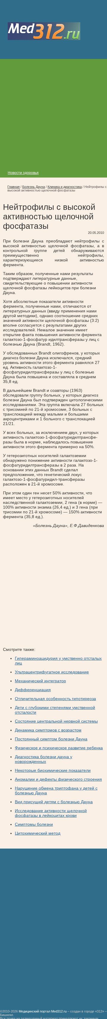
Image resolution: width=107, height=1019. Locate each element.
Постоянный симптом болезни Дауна (51, 739)
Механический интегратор (40, 680)
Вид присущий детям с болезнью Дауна (54, 801)
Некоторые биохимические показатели (53, 770)
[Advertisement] (53, 112)
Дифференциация (33, 689)
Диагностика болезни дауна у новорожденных (43, 759)
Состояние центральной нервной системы (56, 721)
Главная (13, 187)
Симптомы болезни (34, 824)
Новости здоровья (23, 173)
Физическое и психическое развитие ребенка (59, 747)
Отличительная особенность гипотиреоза (55, 698)
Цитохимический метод (37, 833)
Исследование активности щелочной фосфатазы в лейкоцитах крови (51, 813)
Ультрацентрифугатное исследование (52, 672)
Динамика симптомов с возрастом (48, 730)
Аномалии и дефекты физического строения (58, 779)
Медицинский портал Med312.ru (43, 1011)
